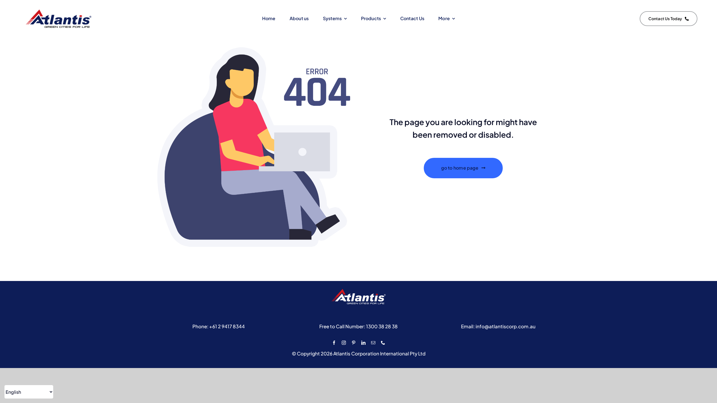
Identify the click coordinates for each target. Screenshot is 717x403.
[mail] (373, 343)
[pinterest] (353, 343)
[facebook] (334, 343)
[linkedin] (363, 343)
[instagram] (344, 343)
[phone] (383, 343)
